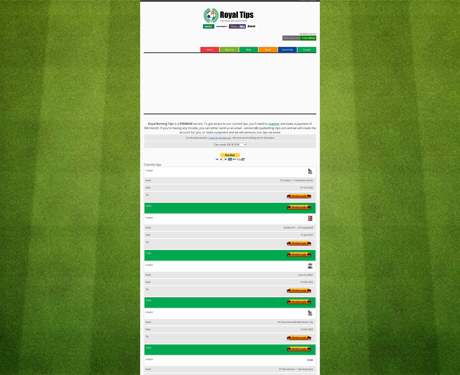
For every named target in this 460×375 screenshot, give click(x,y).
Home (210, 49)
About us (229, 49)
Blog (248, 49)
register (274, 124)
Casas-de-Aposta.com (219, 137)
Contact (307, 49)
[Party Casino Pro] (230, 22)
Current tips (287, 49)
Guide (268, 49)
